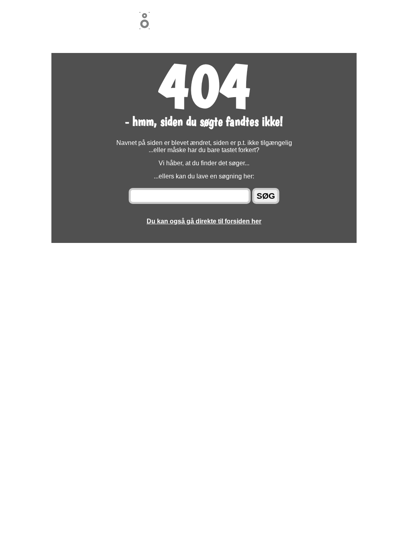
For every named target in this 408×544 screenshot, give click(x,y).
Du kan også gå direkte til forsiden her (204, 221)
